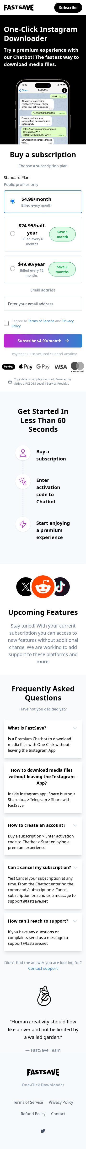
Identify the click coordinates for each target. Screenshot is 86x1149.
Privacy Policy (61, 1102)
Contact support (43, 968)
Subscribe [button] (68, 7)
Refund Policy (33, 1113)
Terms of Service (41, 321)
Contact (58, 1113)
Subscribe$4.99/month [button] (40, 340)
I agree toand (42, 323)
